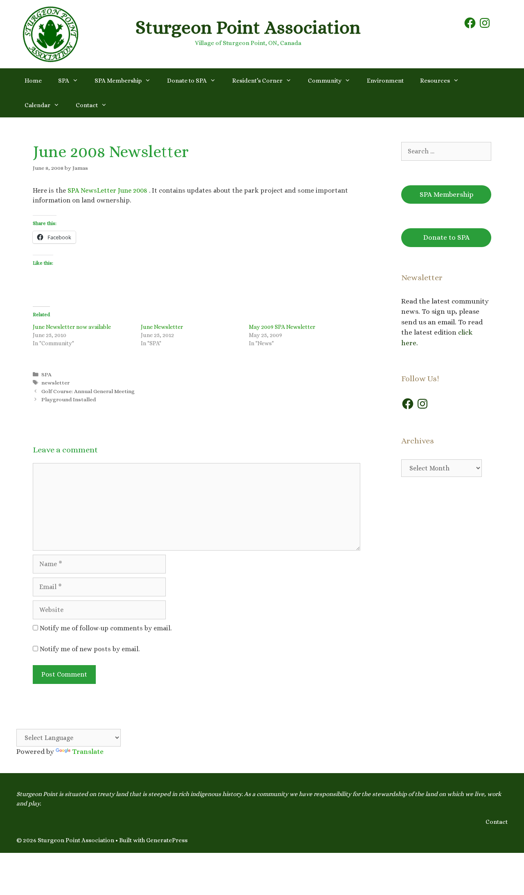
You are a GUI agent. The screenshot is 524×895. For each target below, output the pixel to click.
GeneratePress (166, 840)
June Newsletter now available (72, 327)
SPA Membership (118, 80)
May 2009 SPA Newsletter (282, 327)
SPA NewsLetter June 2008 (107, 190)
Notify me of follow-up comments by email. (106, 628)
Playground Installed (68, 399)
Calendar (37, 105)
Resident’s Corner (257, 80)
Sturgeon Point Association (248, 27)
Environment (385, 80)
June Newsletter (162, 327)
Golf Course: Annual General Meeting (88, 391)
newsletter (55, 383)
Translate (88, 752)
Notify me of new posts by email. (90, 649)
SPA (63, 80)
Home (33, 80)
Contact (87, 105)
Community (324, 80)
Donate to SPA (187, 80)
